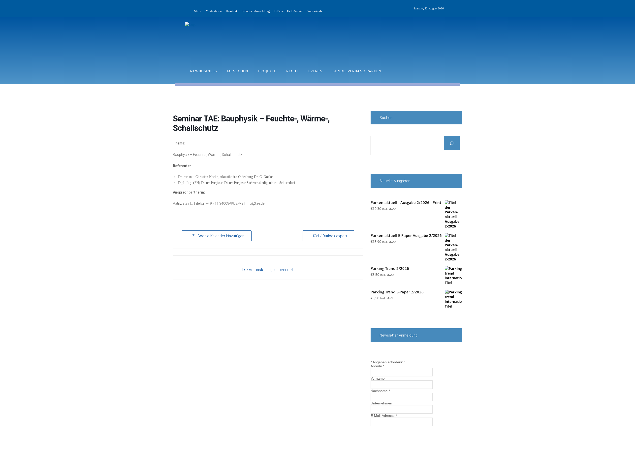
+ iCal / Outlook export (328, 236)
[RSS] (459, 9)
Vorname (378, 378)
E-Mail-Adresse (384, 416)
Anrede (377, 366)
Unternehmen (381, 403)
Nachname (380, 391)
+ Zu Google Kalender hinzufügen (216, 236)
